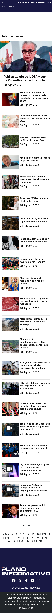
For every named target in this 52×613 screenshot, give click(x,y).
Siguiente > (38, 541)
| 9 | (7, 537)
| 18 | (21, 541)
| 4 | (28, 534)
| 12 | (25, 537)
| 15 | (44, 537)
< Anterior (8, 534)
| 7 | (44, 534)
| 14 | (38, 537)
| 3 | (23, 534)
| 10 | (12, 537)
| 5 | (33, 534)
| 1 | (16, 534)
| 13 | (31, 537)
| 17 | (15, 541)
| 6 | (39, 534)
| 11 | (19, 537)
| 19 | (28, 541)
